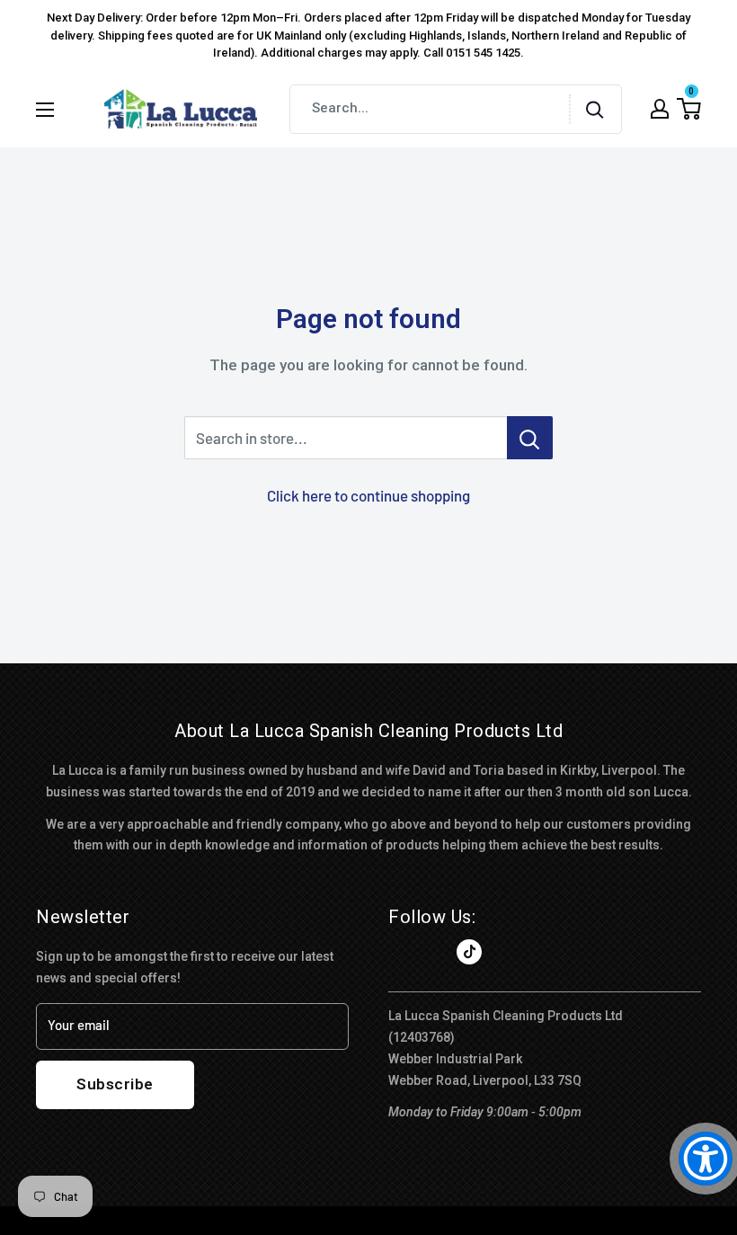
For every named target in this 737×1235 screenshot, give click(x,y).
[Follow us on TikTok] (469, 951)
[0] (689, 109)
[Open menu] (45, 109)
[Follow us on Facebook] (400, 951)
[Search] (595, 109)
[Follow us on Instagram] (435, 951)
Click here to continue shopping (368, 495)
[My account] (660, 109)
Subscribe (115, 1084)
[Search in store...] (530, 437)
